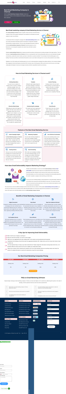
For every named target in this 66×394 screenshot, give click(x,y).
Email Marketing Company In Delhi (24, 307)
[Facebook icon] (18, 333)
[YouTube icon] (21, 333)
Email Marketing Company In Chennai (24, 305)
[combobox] (48, 317)
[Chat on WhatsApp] (9, 389)
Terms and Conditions (8, 323)
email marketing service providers (51, 186)
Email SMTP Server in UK (23, 327)
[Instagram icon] (26, 333)
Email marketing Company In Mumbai (24, 303)
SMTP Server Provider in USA (23, 325)
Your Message (49, 318)
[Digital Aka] (12, 2)
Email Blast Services (8, 303)
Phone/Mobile (49, 315)
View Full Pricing (33, 270)
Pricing (8, 22)
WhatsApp (16, 22)
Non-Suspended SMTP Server (9, 311)
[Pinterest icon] (24, 333)
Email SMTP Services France (23, 323)
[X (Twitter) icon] (20, 333)
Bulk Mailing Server (8, 309)
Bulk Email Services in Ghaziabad (24, 313)
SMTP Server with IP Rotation (9, 313)
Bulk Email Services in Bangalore (24, 311)
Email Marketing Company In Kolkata (24, 309)
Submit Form (51, 326)
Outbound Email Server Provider (9, 315)
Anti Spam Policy (7, 321)
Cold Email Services (8, 305)
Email (48, 311)
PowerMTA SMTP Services (9, 307)
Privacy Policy (7, 327)
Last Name (49, 307)
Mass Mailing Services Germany (24, 321)
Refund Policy (7, 325)
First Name (49, 303)
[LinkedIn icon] (23, 333)
